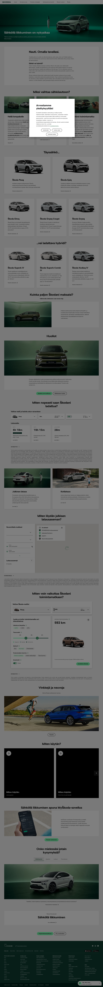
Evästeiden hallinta (52, 134)
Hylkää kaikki (46, 130)
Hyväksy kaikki (57, 130)
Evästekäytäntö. (54, 126)
